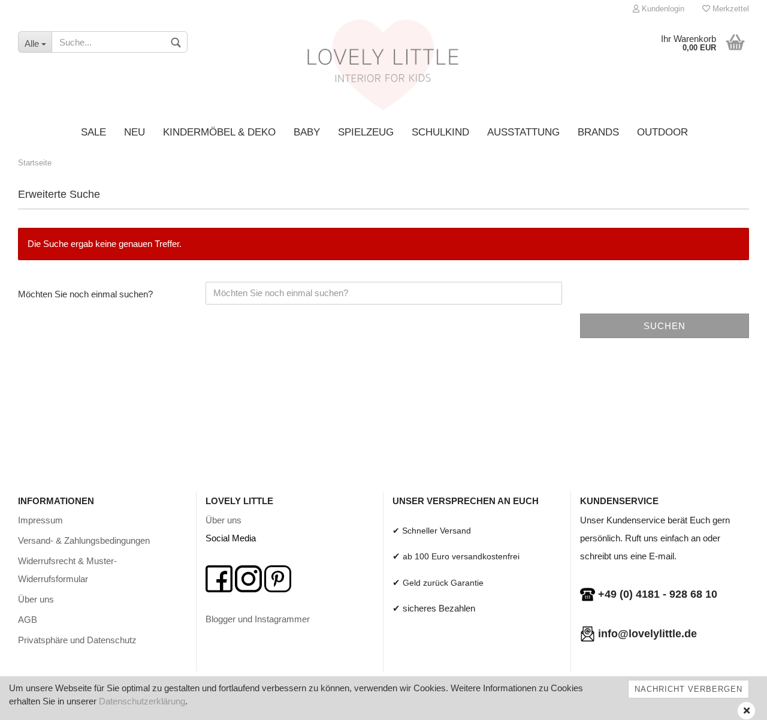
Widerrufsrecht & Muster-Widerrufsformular (67, 570)
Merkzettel (729, 8)
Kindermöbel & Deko (219, 132)
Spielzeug (366, 132)
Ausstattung (523, 132)
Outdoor (662, 132)
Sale (93, 132)
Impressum (40, 520)
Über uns (36, 599)
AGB (27, 619)
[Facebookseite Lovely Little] (219, 578)
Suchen (665, 326)
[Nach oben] (734, 702)
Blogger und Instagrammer (258, 619)
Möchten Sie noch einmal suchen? (85, 294)
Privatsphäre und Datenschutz (77, 640)
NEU (134, 132)
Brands (598, 132)
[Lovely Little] (384, 69)
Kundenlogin (661, 8)
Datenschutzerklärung (142, 701)
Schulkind (440, 132)
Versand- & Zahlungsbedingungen (84, 540)
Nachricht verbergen (688, 689)
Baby (307, 132)
